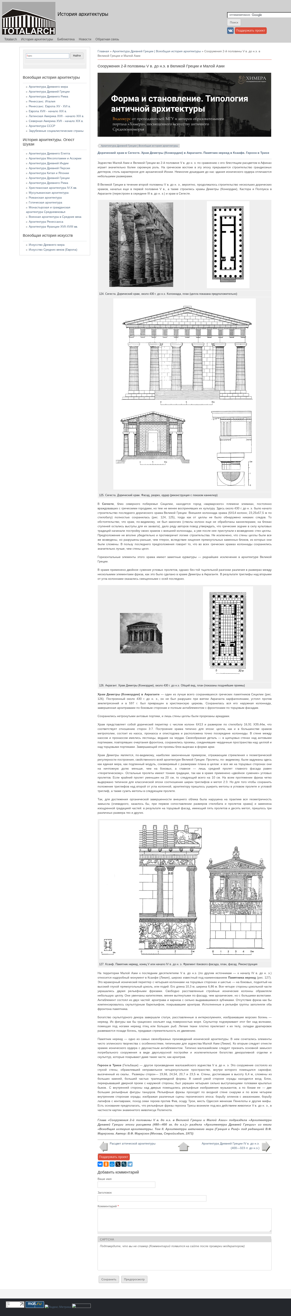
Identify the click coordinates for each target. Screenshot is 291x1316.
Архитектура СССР (42, 126)
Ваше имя (105, 1179)
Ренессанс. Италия (42, 101)
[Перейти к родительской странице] (183, 1146)
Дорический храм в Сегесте (119, 152)
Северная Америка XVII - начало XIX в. (56, 121)
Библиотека (66, 39)
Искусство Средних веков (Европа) (53, 249)
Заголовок (105, 1192)
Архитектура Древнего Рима (48, 96)
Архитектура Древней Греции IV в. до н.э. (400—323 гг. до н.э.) (230, 1146)
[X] (118, 1164)
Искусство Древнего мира (47, 244)
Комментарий (108, 1206)
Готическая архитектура (45, 202)
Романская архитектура (45, 197)
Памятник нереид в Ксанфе (223, 152)
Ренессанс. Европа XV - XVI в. (50, 106)
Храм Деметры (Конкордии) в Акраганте (171, 152)
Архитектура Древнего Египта (49, 153)
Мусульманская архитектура (49, 192)
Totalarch (10, 39)
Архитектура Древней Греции (49, 91)
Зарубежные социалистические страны (56, 130)
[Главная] (28, 18)
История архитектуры (83, 14)
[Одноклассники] (106, 1164)
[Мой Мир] (112, 1164)
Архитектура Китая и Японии (49, 173)
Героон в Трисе (258, 152)
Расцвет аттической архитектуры (133, 1143)
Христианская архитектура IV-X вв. (53, 187)
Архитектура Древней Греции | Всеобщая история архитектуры (156, 51)
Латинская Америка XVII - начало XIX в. (56, 116)
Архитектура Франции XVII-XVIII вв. (53, 226)
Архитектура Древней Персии (49, 168)
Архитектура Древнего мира (48, 86)
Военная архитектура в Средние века (55, 216)
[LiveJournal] (124, 1164)
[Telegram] (130, 1164)
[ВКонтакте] (100, 1164)
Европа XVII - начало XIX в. (48, 111)
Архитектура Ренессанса (46, 221)
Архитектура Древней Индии (49, 163)
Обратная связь (107, 39)
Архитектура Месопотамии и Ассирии (55, 158)
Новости (85, 39)
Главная (103, 51)
